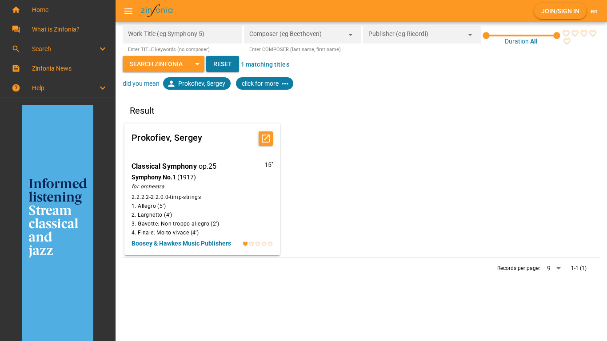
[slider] (521, 35)
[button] (57, 10)
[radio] (566, 33)
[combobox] (296, 37)
